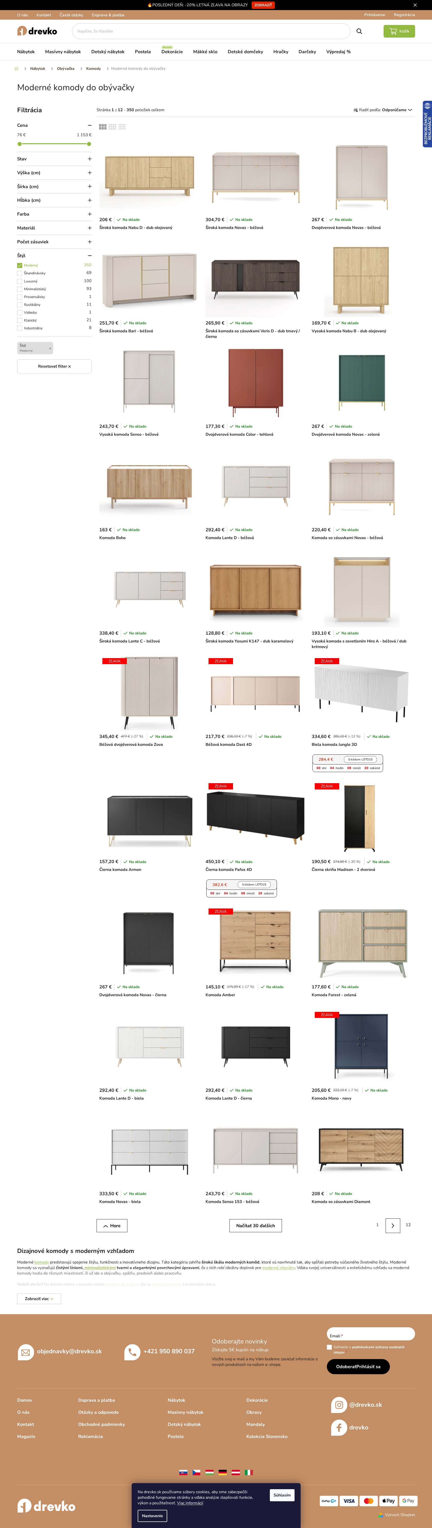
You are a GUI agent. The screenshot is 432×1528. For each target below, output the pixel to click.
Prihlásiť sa (368, 1367)
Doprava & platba (108, 15)
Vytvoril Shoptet (400, 1515)
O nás (22, 15)
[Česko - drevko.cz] (196, 1472)
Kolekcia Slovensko (266, 1436)
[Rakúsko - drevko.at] (236, 1472)
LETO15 (360, 759)
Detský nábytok (184, 1424)
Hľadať (359, 31)
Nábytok (176, 1400)
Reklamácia (90, 1436)
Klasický (58, 320)
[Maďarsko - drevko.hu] (210, 1472)
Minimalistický (58, 288)
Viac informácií (190, 1503)
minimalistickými (100, 1268)
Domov (24, 1400)
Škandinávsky (58, 273)
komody (42, 1262)
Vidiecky (58, 312)
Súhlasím (282, 1495)
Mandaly (255, 1424)
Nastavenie (152, 1516)
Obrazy (254, 1412)
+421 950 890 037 (169, 1351)
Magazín (26, 1436)
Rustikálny (58, 304)
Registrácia (404, 15)
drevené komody (166, 1284)
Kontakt (44, 15)
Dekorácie (257, 1400)
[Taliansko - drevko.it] (249, 1472)
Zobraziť (263, 5)
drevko (358, 1427)
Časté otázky (71, 15)
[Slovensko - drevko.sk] (183, 1472)
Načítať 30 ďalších (255, 1226)
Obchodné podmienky (101, 1424)
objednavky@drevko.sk (69, 1351)
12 (408, 1225)
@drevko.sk (365, 1405)
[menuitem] (26, 51)
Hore (115, 1226)
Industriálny (58, 328)
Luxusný (58, 281)
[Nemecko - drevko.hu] (223, 1472)
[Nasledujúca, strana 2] (393, 1225)
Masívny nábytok (186, 1412)
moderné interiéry (278, 1268)
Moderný (58, 265)
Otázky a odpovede (98, 1412)
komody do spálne (121, 1284)
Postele (176, 1436)
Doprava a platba (96, 1400)
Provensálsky (58, 296)
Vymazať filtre (54, 366)
